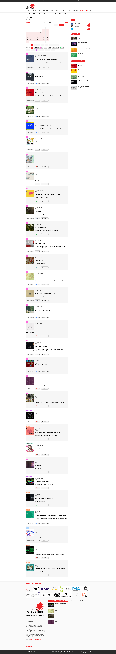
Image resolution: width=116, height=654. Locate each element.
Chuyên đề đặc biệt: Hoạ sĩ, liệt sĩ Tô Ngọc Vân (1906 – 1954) (47, 59)
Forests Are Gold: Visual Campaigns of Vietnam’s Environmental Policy (50, 568)
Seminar (28, 49)
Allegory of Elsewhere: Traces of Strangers (44, 498)
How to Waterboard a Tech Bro (83, 86)
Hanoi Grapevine (55, 651)
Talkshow (33, 49)
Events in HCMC (74, 10)
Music (45, 47)
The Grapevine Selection (44, 13)
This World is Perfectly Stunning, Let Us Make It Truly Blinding (48, 194)
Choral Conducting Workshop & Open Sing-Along (45, 533)
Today (61, 25)
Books (67, 652)
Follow (88, 26)
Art (41, 47)
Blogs (90, 652)
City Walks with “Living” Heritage (84, 48)
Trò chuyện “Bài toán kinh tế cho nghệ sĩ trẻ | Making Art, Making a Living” (50, 515)
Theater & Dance (40, 49)
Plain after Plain (38, 551)
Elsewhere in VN (37, 45)
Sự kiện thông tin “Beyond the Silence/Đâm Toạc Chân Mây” (48, 432)
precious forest (38, 109)
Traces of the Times (39, 260)
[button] (85, 1)
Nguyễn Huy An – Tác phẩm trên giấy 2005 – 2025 (45, 293)
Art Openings (37, 47)
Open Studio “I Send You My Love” (42, 310)
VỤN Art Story (80, 53)
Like (89, 23)
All (31, 45)
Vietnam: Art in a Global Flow (41, 92)
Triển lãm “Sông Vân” (39, 76)
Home (27, 10)
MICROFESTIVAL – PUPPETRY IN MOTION (44, 415)
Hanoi (43, 45)
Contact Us (32, 0)
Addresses (57, 10)
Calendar (32, 10)
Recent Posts (62, 652)
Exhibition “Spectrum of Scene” (42, 175)
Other (50, 47)
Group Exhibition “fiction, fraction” (42, 346)
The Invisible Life (38, 160)
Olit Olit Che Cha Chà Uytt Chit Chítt (42, 227)
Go (55, 25)
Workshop (53, 49)
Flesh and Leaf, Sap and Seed (83, 80)
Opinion (68, 10)
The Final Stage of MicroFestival (42, 481)
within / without (38, 465)
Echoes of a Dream (39, 277)
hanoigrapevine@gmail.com (35, 639)
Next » (66, 22)
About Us (27, 0)
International (52, 45)
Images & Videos (75, 34)
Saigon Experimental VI (40, 448)
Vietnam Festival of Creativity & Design (59, 14)
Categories (37, 11)
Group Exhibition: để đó (40, 243)
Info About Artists (84, 652)
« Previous (28, 22)
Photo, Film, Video (56, 47)
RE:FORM (79, 69)
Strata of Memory (38, 211)
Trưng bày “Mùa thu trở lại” (41, 364)
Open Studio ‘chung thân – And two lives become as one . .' (47, 399)
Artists (62, 11)
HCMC (47, 45)
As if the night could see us (40, 382)
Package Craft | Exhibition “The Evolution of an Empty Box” (47, 142)
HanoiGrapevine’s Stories (48, 10)
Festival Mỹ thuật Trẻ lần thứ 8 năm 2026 (43, 125)
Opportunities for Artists (76, 652)
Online (57, 45)
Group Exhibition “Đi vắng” (41, 327)
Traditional (47, 49)
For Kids (62, 47)
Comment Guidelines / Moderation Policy (43, 0)
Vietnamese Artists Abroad (77, 61)
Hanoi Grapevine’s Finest (31, 14)
